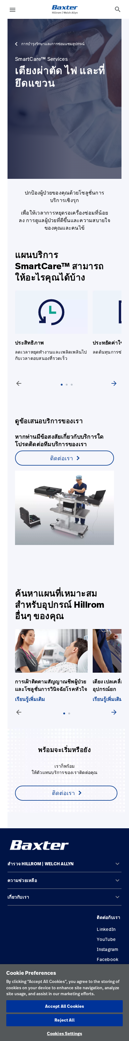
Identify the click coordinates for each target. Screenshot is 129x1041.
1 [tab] (63, 391)
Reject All (64, 1020)
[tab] (117, 9)
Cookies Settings (64, 1033)
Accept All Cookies (64, 1006)
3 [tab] (73, 391)
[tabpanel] (54, 665)
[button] (64, 866)
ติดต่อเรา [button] (63, 793)
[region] (64, 1002)
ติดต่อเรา (61, 458)
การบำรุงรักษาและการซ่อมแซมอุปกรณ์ (53, 43)
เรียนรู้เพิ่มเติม (30, 699)
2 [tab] (68, 391)
